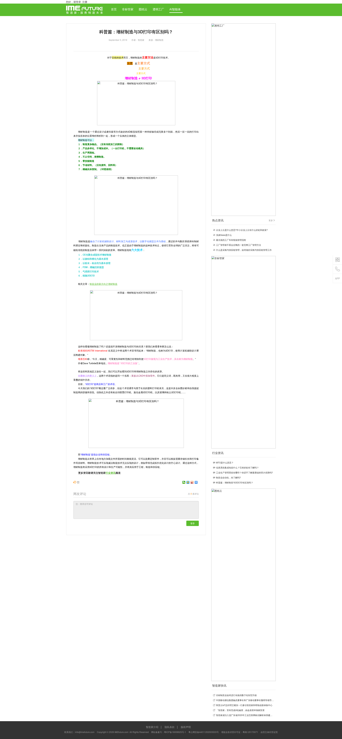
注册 (84, 2)
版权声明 (186, 727)
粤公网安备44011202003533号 (203, 731)
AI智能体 (175, 9)
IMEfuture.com (121, 731)
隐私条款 (170, 727)
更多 (271, 220)
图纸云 (143, 9)
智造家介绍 (152, 727)
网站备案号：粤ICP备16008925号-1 (168, 731)
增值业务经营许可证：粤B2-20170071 (239, 731)
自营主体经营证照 (269, 731)
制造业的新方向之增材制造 (103, 284)
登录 (192, 523)
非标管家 (127, 9)
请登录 (77, 2)
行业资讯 (111, 472)
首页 (114, 9)
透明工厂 (158, 9)
